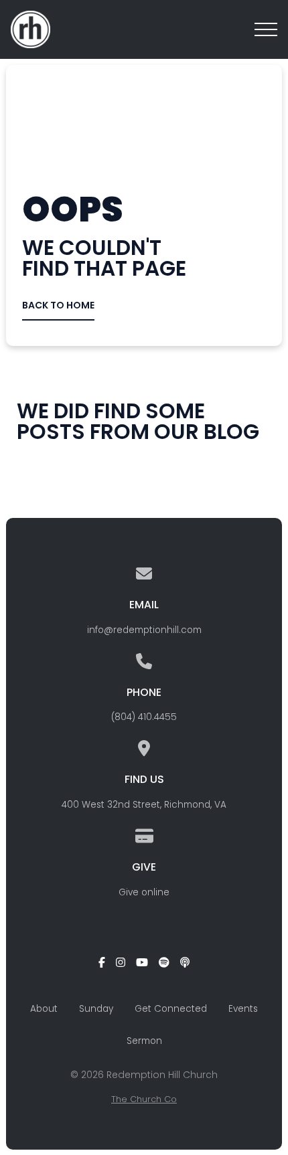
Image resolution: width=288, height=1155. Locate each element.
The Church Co (144, 1099)
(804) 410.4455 (144, 717)
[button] (266, 29)
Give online (144, 892)
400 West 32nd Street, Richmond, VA (144, 804)
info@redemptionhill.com (144, 630)
